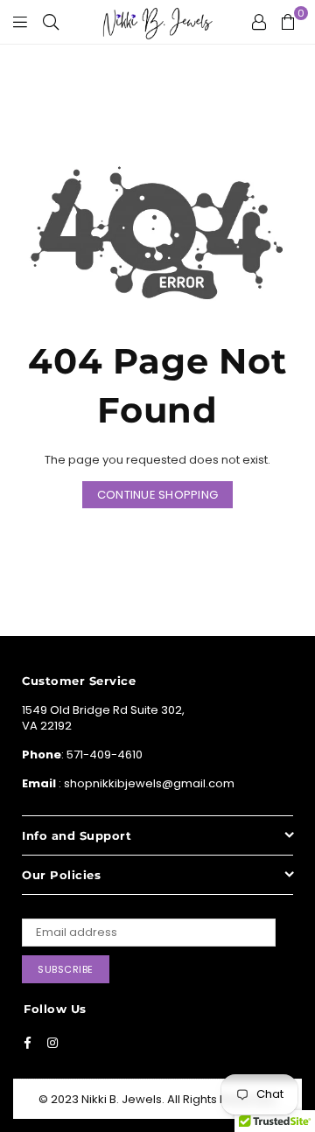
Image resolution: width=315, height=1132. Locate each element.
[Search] (50, 22)
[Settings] (259, 22)
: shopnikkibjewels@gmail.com (145, 783)
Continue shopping (157, 494)
